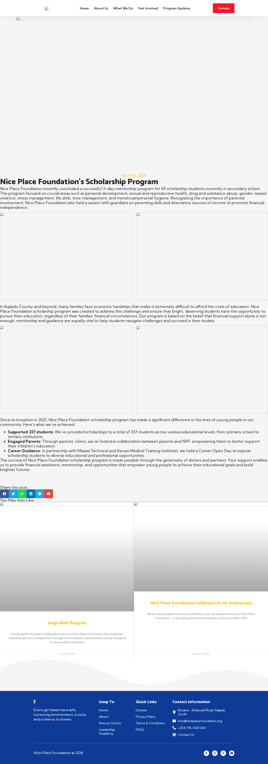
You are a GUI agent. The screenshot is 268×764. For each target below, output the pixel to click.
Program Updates (176, 8)
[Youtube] (231, 753)
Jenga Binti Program (67, 623)
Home (84, 8)
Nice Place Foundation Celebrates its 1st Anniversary (201, 603)
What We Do (123, 8)
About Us (101, 8)
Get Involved (148, 8)
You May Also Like (17, 500)
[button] (4, 493)
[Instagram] (215, 753)
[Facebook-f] (206, 753)
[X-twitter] (223, 753)
